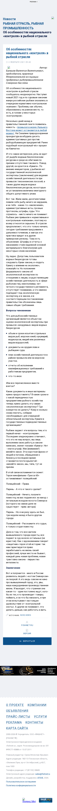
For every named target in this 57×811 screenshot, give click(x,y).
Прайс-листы (18, 716)
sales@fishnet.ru (42, 774)
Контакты (34, 722)
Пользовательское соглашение (21, 781)
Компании (37, 705)
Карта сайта (17, 728)
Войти (50, 16)
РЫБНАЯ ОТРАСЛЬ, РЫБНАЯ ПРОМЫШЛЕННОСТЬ (23, 26)
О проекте (15, 705)
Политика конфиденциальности (21, 785)
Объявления (17, 710)
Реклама (14, 722)
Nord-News (25, 615)
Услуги (40, 716)
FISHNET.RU (27, 625)
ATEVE (40, 778)
